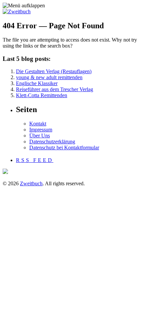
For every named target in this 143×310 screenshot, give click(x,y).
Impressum (40, 129)
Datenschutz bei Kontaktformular (64, 147)
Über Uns (39, 135)
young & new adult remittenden (49, 77)
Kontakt (37, 123)
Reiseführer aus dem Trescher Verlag (54, 89)
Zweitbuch (31, 183)
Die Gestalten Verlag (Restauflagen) (53, 71)
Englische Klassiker (37, 83)
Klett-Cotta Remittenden (41, 95)
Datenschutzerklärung (52, 141)
